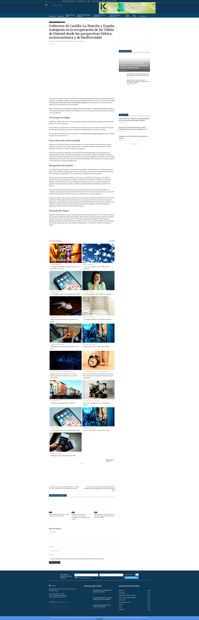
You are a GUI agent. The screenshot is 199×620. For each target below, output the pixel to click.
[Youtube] (149, 1)
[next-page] (52, 522)
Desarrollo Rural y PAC (70, 15)
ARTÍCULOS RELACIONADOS (58, 495)
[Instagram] (141, 1)
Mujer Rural (127, 15)
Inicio (50, 20)
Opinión (103, 1)
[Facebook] (138, 1)
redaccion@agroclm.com (62, 602)
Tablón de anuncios (96, 1)
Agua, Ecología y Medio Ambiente (83, 15)
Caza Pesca (134, 15)
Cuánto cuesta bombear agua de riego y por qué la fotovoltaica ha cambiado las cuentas (138, 74)
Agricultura (52, 16)
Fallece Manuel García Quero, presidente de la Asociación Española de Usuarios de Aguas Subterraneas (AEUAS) (104, 516)
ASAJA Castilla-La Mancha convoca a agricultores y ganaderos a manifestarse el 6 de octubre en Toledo (138, 81)
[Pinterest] (57, 47)
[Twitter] (146, 1)
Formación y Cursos (81, 1)
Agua (70, 20)
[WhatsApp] (61, 47)
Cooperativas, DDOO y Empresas (100, 15)
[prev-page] (50, 522)
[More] (68, 47)
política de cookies (144, 617)
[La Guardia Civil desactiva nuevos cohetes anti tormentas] (88, 607)
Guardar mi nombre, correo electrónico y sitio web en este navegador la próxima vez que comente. (77, 558)
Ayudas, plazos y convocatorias (69, 1)
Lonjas (89, 1)
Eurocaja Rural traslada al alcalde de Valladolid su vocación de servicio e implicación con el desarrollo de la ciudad (64, 487)
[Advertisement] (82, 466)
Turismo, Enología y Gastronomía (114, 15)
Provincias (142, 16)
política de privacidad (88, 577)
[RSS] (144, 1)
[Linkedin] (64, 47)
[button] (148, 15)
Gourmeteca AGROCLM (112, 1)
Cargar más (134, 144)
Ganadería (61, 16)
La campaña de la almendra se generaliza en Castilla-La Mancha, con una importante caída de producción (134, 64)
